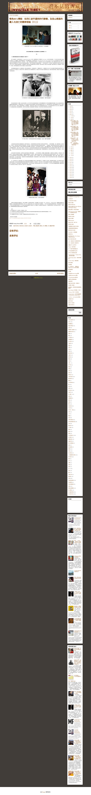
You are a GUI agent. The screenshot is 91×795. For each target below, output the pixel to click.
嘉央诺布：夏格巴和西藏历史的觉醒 (77, 607)
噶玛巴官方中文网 (71, 230)
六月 (72, 147)
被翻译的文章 (71, 331)
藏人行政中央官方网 (72, 239)
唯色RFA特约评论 (71, 204)
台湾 (69, 423)
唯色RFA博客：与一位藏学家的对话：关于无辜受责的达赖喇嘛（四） (77, 757)
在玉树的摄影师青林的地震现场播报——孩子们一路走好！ (77, 620)
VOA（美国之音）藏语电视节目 (74, 241)
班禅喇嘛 (70, 323)
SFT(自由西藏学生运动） (73, 250)
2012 (71, 170)
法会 (69, 349)
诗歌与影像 (70, 419)
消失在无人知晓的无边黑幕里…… (77, 557)
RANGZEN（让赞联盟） (73, 232)
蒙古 (69, 404)
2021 (71, 114)
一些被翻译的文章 (71, 454)
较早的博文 (60, 273)
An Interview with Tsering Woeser (77, 518)
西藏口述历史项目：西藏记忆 (73, 283)
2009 (71, 175)
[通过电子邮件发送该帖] (30, 223)
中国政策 (70, 482)
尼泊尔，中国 (31, 225)
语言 (69, 470)
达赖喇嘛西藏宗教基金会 (73, 228)
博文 (71, 25)
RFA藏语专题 (51, 225)
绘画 (69, 372)
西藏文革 (70, 441)
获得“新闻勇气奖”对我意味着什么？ (78, 632)
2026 (71, 106)
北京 (69, 327)
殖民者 (69, 476)
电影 (69, 347)
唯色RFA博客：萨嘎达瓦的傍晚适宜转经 (77, 649)
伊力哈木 (70, 456)
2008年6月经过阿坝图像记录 (77, 571)
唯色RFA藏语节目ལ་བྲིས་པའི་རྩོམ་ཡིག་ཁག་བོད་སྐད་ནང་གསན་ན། (74, 207)
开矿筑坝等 (70, 382)
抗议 (69, 386)
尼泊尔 (26, 225)
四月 (72, 150)
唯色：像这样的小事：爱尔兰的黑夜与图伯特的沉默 (77, 529)
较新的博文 (12, 273)
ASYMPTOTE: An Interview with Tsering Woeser (77, 720)
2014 (71, 167)
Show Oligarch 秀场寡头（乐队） (74, 290)
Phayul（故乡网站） (72, 246)
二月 (72, 153)
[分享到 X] (37, 223)
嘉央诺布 (70, 378)
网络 (69, 429)
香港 (69, 445)
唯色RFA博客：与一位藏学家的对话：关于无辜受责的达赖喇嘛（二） (77, 773)
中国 (69, 478)
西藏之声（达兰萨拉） (72, 245)
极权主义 (70, 374)
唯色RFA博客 (70, 202)
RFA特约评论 (70, 494)
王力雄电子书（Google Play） (74, 196)
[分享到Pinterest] (39, 223)
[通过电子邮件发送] (34, 223)
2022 (71, 112)
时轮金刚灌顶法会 (71, 421)
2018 (71, 160)
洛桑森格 (70, 398)
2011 (71, 172)
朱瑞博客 (70, 264)
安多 (69, 321)
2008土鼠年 (70, 319)
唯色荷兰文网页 (71, 216)
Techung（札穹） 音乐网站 (73, 292)
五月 (72, 148)
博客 (69, 333)
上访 (69, 413)
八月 (72, 117)
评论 (71, 27)
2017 (71, 162)
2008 (71, 177)
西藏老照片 (70, 281)
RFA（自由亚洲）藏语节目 (73, 243)
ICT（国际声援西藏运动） (73, 248)
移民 (69, 458)
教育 (69, 380)
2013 (71, 169)
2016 (71, 164)
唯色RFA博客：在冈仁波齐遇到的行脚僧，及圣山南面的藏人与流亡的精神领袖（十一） (74, 128)
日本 (69, 411)
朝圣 (69, 335)
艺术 (69, 460)
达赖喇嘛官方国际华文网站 (73, 226)
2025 (71, 107)
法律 (69, 351)
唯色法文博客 (71, 218)
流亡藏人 (70, 394)
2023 (71, 111)
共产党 (69, 364)
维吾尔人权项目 (71, 302)
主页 (36, 273)
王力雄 (69, 427)
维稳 (69, 433)
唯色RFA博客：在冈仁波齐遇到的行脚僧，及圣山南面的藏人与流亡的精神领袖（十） (74, 134)
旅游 (69, 396)
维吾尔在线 (70, 301)
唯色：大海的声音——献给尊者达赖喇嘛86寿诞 (74, 143)
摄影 (69, 415)
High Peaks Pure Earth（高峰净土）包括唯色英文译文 (74, 212)
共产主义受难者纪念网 (72, 252)
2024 (71, 109)
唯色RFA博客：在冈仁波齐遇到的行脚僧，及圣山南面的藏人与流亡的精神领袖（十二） (74, 122)
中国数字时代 (71, 299)
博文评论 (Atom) (38, 277)
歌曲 (69, 359)
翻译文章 (70, 353)
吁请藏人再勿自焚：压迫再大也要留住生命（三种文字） (77, 593)
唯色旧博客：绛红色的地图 (73, 209)
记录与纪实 (16, 225)
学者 (69, 451)
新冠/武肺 (70, 447)
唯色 (41, 225)
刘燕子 (69, 392)
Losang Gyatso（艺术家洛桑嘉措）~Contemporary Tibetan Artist (74, 295)
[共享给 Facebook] (38, 223)
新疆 (69, 449)
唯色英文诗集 (71, 224)
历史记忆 (21, 225)
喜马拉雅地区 (71, 443)
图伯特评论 (70, 234)
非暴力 (69, 355)
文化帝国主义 (71, 435)
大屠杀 (69, 343)
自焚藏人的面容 (71, 285)
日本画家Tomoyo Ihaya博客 (73, 273)
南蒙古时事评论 (71, 304)
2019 (71, 159)
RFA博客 (45, 225)
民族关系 (70, 406)
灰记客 (69, 271)
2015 (71, 165)
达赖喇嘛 (70, 339)
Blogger (44, 792)
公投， (69, 362)
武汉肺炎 (70, 437)
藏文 (69, 472)
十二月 (72, 115)
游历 (69, 466)
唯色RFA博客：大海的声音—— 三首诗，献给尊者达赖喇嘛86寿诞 (74, 140)
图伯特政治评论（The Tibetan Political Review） (74, 237)
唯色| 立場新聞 (71, 214)
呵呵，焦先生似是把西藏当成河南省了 (77, 578)
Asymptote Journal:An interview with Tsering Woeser (77, 731)
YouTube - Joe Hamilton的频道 (74, 297)
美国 (69, 402)
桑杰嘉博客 (70, 269)
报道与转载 (70, 325)
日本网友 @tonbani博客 (72, 275)
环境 (69, 370)
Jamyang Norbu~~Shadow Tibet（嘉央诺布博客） (74, 255)
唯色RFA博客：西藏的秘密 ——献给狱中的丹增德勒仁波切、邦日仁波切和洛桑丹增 (77, 662)
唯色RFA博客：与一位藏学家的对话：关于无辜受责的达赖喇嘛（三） (77, 742)
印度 (69, 464)
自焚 (69, 486)
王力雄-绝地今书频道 (72, 200)
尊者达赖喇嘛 (71, 488)
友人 (69, 468)
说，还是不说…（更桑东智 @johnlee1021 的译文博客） (73, 267)
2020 (71, 157)
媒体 (69, 400)
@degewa (70, 17)
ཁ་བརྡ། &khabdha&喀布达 (73, 277)
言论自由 (70, 452)
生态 (69, 417)
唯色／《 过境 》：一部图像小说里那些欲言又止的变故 (77, 541)
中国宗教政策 (71, 484)
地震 (69, 345)
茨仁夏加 (70, 337)
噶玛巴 (69, 357)
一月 (72, 155)
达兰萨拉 (70, 341)
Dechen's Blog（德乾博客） (73, 260)
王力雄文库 (70, 198)
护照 (69, 368)
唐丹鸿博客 (70, 262)
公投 (69, 361)
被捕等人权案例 (71, 329)
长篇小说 (70, 474)
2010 (71, 174)
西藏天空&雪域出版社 (72, 279)
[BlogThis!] (35, 223)
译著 (69, 462)
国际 (69, 366)
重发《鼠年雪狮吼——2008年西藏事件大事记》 (77, 692)
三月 (72, 152)
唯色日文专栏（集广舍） (73, 222)
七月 (72, 119)
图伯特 (37, 225)
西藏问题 (70, 439)
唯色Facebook (71, 220)
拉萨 (69, 388)
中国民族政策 (71, 480)
